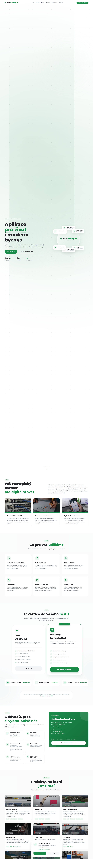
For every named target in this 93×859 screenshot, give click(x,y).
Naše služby (10, 251)
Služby (37, 2)
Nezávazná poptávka (63, 669)
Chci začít (27, 668)
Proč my (48, 2)
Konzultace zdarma (82, 2)
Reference (54, 2)
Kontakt (61, 2)
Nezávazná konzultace (67, 743)
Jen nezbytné (53, 853)
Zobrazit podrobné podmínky (44, 849)
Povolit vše (39, 853)
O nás (33, 2)
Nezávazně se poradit (27, 251)
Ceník (42, 2)
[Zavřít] (60, 842)
